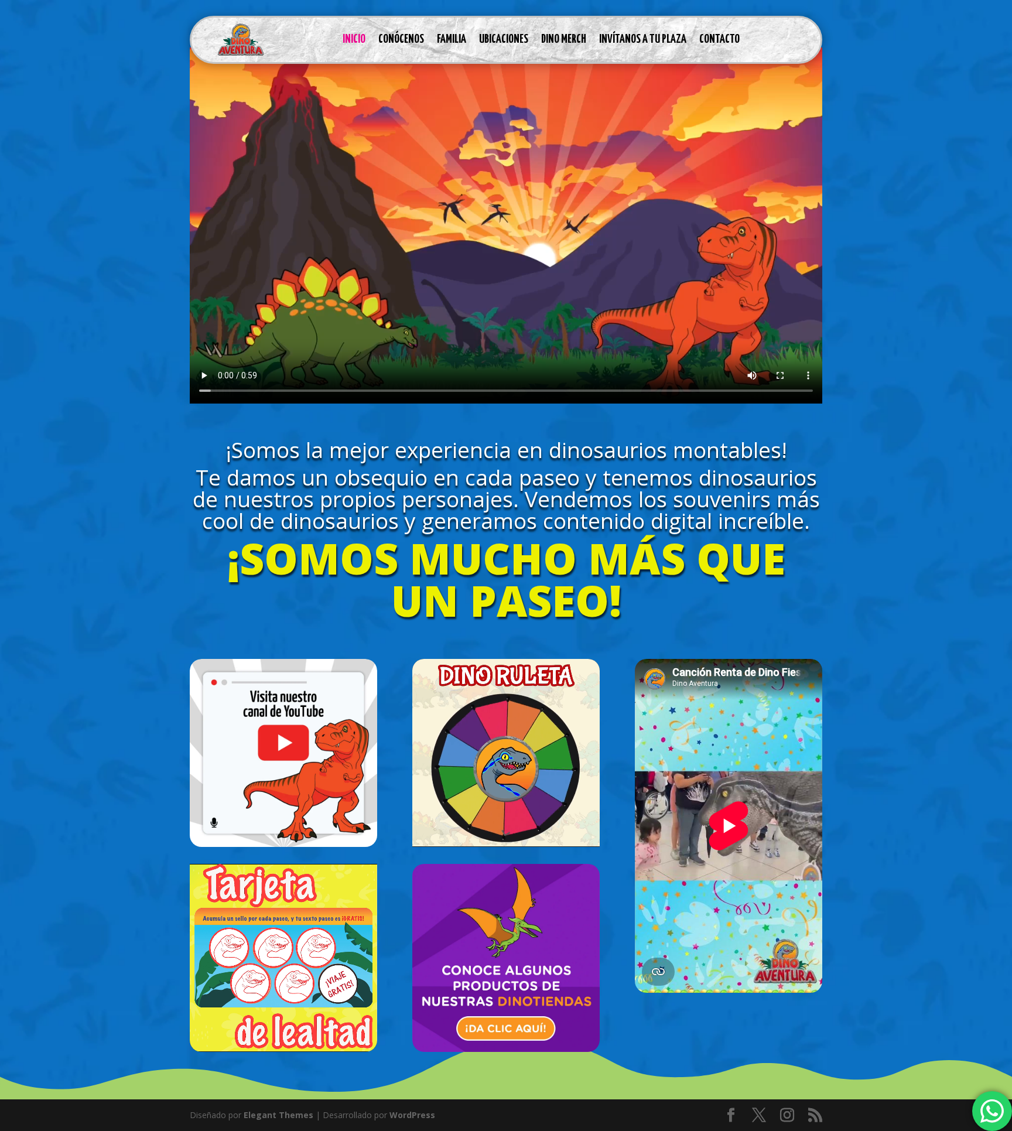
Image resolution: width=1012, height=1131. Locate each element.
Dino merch (563, 39)
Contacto (719, 39)
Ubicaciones (503, 39)
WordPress (412, 1114)
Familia (451, 39)
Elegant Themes (278, 1114)
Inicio (354, 39)
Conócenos (401, 39)
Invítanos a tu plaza (642, 39)
